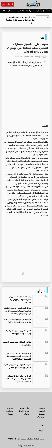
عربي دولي (41, 416)
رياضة (10, 413)
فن (42, 37)
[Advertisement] (26, 97)
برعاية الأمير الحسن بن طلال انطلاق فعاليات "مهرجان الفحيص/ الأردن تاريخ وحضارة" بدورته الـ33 (17, 310)
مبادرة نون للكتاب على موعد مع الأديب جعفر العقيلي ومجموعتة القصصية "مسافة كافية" (19, 355)
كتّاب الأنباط (24, 408)
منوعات (40, 430)
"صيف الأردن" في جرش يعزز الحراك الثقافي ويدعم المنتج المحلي (17, 366)
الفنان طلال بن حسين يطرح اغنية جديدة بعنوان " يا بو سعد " (18, 332)
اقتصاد (10, 408)
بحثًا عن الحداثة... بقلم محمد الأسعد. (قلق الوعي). (17, 343)
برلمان (26, 413)
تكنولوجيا (9, 410)
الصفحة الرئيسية (42, 409)
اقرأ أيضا (39, 290)
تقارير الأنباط (24, 410)
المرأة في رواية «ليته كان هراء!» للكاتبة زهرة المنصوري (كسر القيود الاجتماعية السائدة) (18, 378)
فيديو (41, 427)
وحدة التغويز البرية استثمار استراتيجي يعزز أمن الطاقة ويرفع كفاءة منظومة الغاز (20, 19)
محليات (42, 413)
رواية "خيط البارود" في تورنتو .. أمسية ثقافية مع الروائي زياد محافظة (19, 299)
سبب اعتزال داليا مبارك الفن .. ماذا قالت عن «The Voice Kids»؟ (17, 320)
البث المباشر (7, 4)
